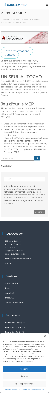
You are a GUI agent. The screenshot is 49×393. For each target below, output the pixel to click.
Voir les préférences (24, 383)
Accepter (24, 369)
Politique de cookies (12, 390)
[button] (45, 336)
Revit (7, 288)
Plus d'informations (17, 51)
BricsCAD (9, 298)
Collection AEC (12, 283)
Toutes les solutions (14, 302)
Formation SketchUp (15, 332)
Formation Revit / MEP (16, 322)
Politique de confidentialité (33, 390)
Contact (10, 54)
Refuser (24, 376)
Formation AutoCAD (15, 327)
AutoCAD (9, 293)
